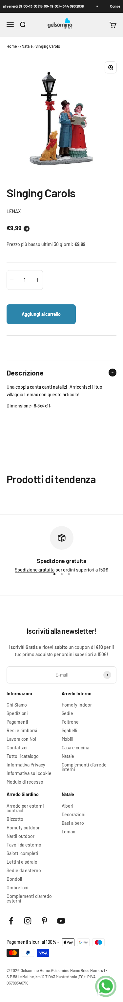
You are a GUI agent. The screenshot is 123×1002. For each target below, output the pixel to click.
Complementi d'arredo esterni (29, 898)
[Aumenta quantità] (37, 280)
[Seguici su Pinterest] (44, 920)
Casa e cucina (75, 747)
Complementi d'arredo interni (84, 767)
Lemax (68, 831)
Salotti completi (22, 853)
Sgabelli (69, 730)
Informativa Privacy (26, 765)
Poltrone (70, 722)
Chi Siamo (17, 705)
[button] (27, 229)
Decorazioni (74, 814)
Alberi (68, 806)
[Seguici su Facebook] (11, 920)
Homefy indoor (77, 705)
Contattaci (17, 747)
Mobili (68, 739)
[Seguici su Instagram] (27, 920)
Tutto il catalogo (23, 756)
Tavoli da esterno (24, 845)
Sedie (67, 713)
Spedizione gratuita (34, 569)
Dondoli (14, 879)
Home (12, 46)
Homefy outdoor (23, 827)
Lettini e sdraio (22, 862)
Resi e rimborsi (22, 730)
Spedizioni (17, 713)
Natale (27, 46)
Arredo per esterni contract (25, 808)
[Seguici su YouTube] (61, 920)
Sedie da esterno (24, 870)
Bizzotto (15, 819)
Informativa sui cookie (29, 773)
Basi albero (73, 823)
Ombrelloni (18, 887)
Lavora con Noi (21, 739)
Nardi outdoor (20, 836)
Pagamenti (17, 722)
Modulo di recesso (25, 782)
